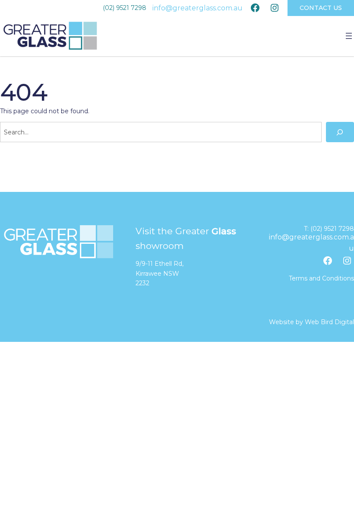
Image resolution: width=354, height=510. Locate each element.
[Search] (340, 132)
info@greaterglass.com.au (197, 8)
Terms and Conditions (321, 278)
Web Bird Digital (329, 322)
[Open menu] (349, 36)
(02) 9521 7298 (124, 8)
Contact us (321, 8)
